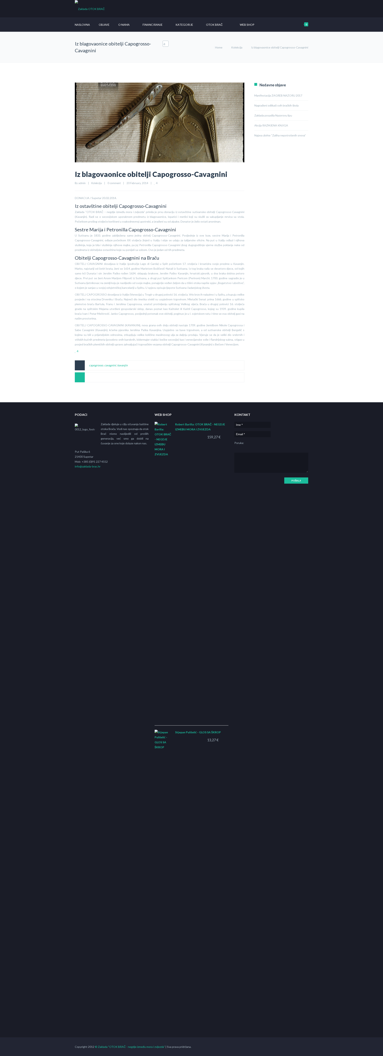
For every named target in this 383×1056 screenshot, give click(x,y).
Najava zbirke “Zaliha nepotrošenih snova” (280, 135)
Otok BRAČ (214, 24)
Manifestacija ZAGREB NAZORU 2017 (278, 95)
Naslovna (82, 24)
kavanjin (122, 365)
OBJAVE (104, 24)
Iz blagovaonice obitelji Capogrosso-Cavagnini (151, 174)
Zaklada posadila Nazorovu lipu (273, 115)
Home (218, 47)
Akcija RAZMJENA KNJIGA (271, 125)
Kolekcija (236, 47)
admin (82, 183)
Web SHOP (247, 24)
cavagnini (110, 365)
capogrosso (96, 365)
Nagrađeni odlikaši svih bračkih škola (276, 105)
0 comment (114, 183)
